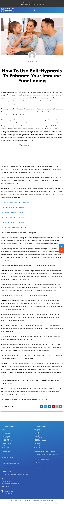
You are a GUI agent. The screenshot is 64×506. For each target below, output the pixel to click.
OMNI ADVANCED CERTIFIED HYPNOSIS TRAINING (46, 454)
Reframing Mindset (6, 454)
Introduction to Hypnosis (40, 467)
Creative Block (5, 439)
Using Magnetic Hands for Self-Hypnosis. (14, 222)
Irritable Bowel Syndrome (40, 440)
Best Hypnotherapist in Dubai (14, 503)
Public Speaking (6, 436)
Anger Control (5, 434)
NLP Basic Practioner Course (41, 457)
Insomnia (36, 439)
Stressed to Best (6, 451)
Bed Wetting (5, 432)
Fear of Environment (7, 440)
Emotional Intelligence (39, 437)
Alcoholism (37, 429)
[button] (34, 10)
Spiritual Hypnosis (38, 445)
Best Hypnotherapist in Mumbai (32, 503)
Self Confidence (38, 442)
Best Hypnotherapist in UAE (50, 503)
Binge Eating (37, 430)
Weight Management (7, 445)
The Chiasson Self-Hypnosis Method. (12, 212)
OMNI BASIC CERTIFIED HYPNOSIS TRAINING (44, 451)
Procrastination (6, 433)
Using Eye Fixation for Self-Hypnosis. (12, 207)
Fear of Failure (5, 437)
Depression (37, 436)
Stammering (5, 430)
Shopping (36, 434)
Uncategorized (39, 88)
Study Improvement (7, 443)
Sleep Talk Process (6, 461)
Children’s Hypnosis (7, 442)
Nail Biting (36, 433)
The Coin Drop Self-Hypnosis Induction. (13, 227)
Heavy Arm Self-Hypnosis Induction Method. (15, 202)
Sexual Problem (38, 443)
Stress (3, 429)
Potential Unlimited (8, 489)
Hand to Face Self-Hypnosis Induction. (13, 217)
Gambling (36, 432)
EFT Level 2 (37, 465)
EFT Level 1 (37, 462)
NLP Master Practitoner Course (41, 459)
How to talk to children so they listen (10, 463)
